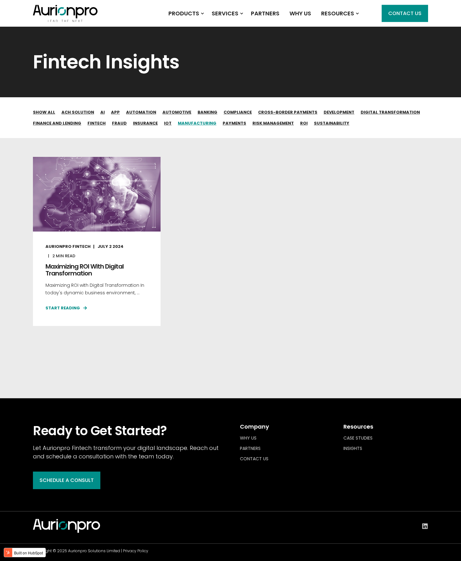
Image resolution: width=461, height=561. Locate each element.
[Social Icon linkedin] (425, 526)
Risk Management (273, 123)
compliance (238, 112)
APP (115, 112)
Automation (141, 112)
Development (339, 112)
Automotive (176, 112)
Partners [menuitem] (250, 448)
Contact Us (404, 13)
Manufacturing (197, 123)
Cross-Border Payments (287, 112)
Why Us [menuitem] (248, 438)
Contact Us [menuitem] (254, 459)
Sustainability (331, 123)
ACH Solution (77, 112)
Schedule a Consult (67, 480)
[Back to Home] (65, 18)
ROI (304, 123)
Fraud (119, 123)
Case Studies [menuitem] (358, 438)
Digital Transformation (390, 112)
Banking (207, 112)
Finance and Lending (57, 123)
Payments (234, 123)
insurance (145, 123)
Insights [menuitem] (352, 448)
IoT (168, 123)
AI (102, 112)
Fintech (96, 123)
